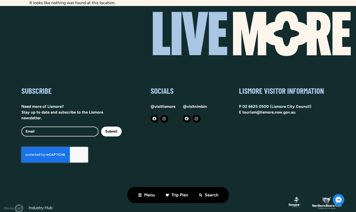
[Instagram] (164, 119)
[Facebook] (154, 119)
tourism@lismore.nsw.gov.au (269, 112)
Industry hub (40, 207)
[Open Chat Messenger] (338, 199)
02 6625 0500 (255, 106)
